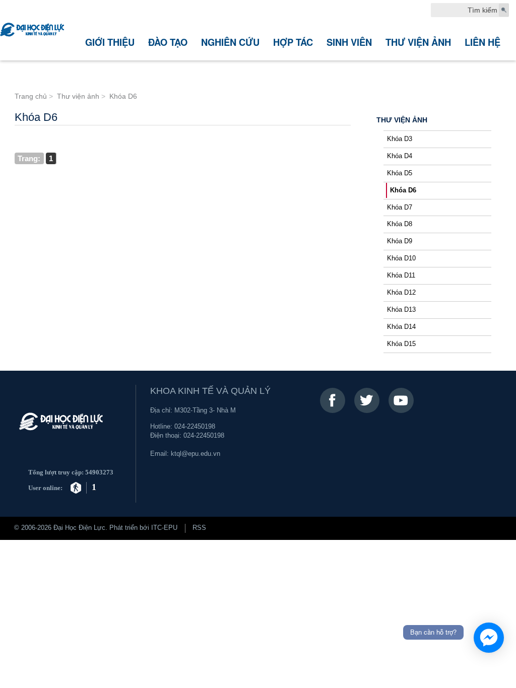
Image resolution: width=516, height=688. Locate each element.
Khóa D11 (401, 275)
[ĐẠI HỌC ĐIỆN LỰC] (33, 30)
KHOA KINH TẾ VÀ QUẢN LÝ (210, 391)
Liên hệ (482, 42)
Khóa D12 (401, 292)
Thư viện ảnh (418, 42)
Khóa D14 (401, 326)
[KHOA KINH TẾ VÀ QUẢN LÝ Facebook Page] (332, 400)
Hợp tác (293, 42)
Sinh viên (349, 42)
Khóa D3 (399, 139)
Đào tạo (167, 42)
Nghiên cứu (230, 42)
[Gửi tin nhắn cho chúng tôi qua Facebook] (489, 638)
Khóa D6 (403, 190)
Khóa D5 (399, 173)
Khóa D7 (399, 207)
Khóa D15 (401, 344)
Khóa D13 (401, 309)
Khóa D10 (401, 258)
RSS (199, 527)
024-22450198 (194, 426)
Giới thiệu (110, 42)
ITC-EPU (164, 527)
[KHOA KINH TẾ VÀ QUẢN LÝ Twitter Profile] (366, 400)
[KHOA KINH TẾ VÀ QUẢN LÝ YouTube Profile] (401, 400)
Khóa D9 (399, 241)
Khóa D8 (399, 224)
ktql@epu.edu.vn (195, 453)
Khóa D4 (399, 156)
